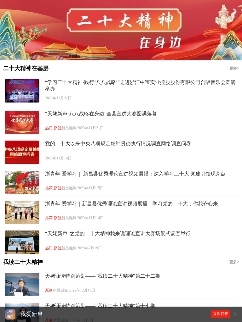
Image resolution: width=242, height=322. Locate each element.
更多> (234, 68)
